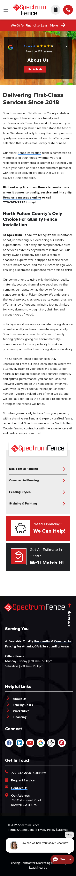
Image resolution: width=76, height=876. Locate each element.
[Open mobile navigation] (5, 9)
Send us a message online (22, 197)
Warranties (21, 711)
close (69, 834)
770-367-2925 (14, 202)
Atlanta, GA (30, 646)
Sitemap (62, 829)
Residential (42, 641)
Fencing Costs (23, 705)
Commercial (63, 641)
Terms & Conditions (21, 829)
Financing (20, 717)
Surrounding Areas (55, 646)
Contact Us (19, 788)
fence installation (29, 153)
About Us (20, 698)
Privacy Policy (45, 829)
